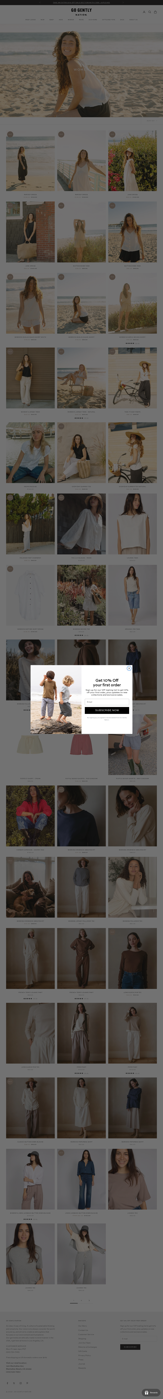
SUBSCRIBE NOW (107, 710)
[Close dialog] (129, 668)
